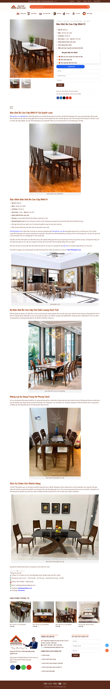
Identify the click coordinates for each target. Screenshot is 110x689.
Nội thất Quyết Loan (16, 231)
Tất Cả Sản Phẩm (73, 91)
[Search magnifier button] (88, 7)
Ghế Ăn (72, 94)
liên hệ (65, 246)
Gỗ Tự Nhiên (78, 94)
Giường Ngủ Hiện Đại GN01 (86, 624)
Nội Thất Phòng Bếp (76, 21)
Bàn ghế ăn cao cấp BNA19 (18, 116)
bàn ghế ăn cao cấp (59, 231)
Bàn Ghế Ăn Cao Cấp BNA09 (64, 624)
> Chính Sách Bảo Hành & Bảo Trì (51, 667)
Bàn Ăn (61, 94)
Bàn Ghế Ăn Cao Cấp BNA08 (41, 624)
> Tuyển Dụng (45, 655)
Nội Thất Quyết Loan (74, 250)
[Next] (50, 48)
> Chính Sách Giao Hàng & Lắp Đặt (52, 663)
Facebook (21, 590)
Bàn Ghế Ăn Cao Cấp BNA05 (18, 624)
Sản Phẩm (66, 21)
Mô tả (11, 108)
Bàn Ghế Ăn (87, 21)
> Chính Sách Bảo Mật (48, 671)
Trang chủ (59, 21)
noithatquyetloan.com (25, 588)
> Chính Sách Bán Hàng (48, 659)
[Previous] (12, 48)
